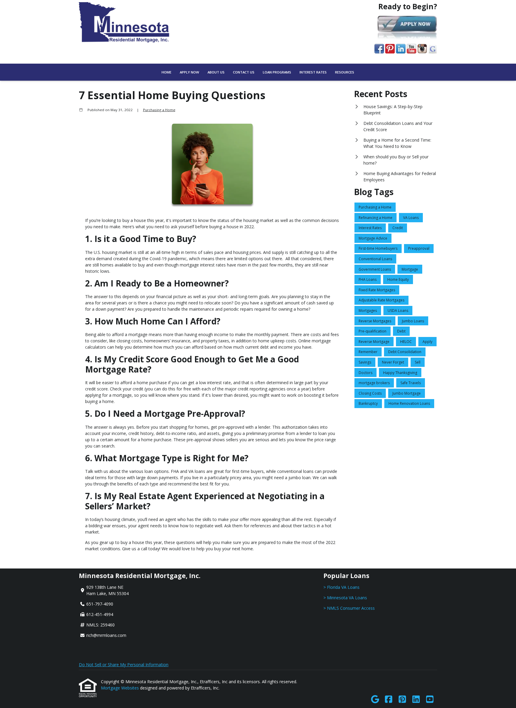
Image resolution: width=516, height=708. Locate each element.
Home (166, 72)
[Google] (375, 699)
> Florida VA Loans (341, 587)
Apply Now (189, 72)
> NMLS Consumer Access (349, 608)
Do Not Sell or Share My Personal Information (123, 664)
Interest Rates (313, 72)
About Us (216, 72)
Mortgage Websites (120, 688)
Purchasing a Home (159, 110)
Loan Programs (277, 72)
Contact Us (243, 72)
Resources (344, 72)
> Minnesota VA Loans (345, 597)
